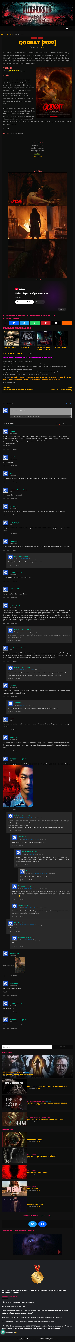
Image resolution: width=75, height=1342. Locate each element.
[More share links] (67, 323)
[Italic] (14, 416)
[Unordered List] (25, 416)
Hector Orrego (24, 632)
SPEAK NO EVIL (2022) (35, 1205)
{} (36, 416)
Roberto (22, 705)
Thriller (42, 1202)
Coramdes (13, 457)
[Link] (33, 416)
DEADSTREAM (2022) (34, 1140)
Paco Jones (31, 854)
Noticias (25, 1072)
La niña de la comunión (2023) (61, 389)
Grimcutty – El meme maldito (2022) (41, 1156)
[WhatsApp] (35, 323)
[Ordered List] (22, 416)
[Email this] (56, 323)
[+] (39, 416)
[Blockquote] (28, 416)
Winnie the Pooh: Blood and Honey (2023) (17, 389)
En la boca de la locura (27, 669)
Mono (42, 47)
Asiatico (34, 38)
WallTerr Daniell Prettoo (31, 839)
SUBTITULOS (37, 156)
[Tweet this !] (24, 323)
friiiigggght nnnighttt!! (27, 817)
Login (69, 404)
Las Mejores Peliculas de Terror (12, 1072)
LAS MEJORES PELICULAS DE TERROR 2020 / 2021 (45, 1119)
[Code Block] (30, 416)
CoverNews (43, 1339)
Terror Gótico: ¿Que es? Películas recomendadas (47, 1103)
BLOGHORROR (8, 353)
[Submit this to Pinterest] (45, 323)
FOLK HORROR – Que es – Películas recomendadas (47, 1087)
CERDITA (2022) (32, 1188)
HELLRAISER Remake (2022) (37, 1172)
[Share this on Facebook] (14, 323)
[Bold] (11, 416)
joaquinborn (24, 558)
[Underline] (17, 416)
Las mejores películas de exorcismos (18, 1074)
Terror (40, 38)
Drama (33, 1202)
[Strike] (20, 416)
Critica (29, 1138)
